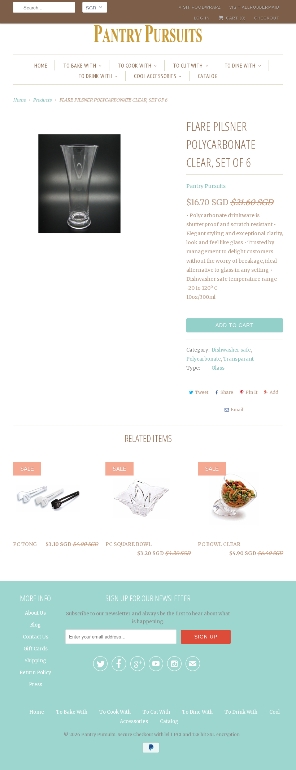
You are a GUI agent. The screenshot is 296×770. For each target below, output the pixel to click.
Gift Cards (35, 649)
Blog (35, 625)
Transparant (238, 359)
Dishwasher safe (231, 350)
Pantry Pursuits (206, 186)
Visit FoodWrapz (200, 7)
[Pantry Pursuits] (148, 36)
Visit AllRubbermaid (254, 7)
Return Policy (35, 673)
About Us (35, 613)
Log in (202, 18)
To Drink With (95, 75)
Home (40, 65)
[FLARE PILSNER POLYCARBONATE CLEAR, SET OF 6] (79, 183)
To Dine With (240, 65)
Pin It (251, 392)
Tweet (201, 392)
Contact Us (35, 637)
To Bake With (79, 65)
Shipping (35, 661)
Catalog (208, 75)
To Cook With (134, 65)
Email (237, 409)
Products (42, 100)
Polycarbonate (203, 359)
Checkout (266, 18)
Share (227, 392)
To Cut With (188, 65)
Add (274, 392)
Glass (218, 368)
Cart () (235, 18)
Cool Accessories (155, 75)
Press (35, 684)
